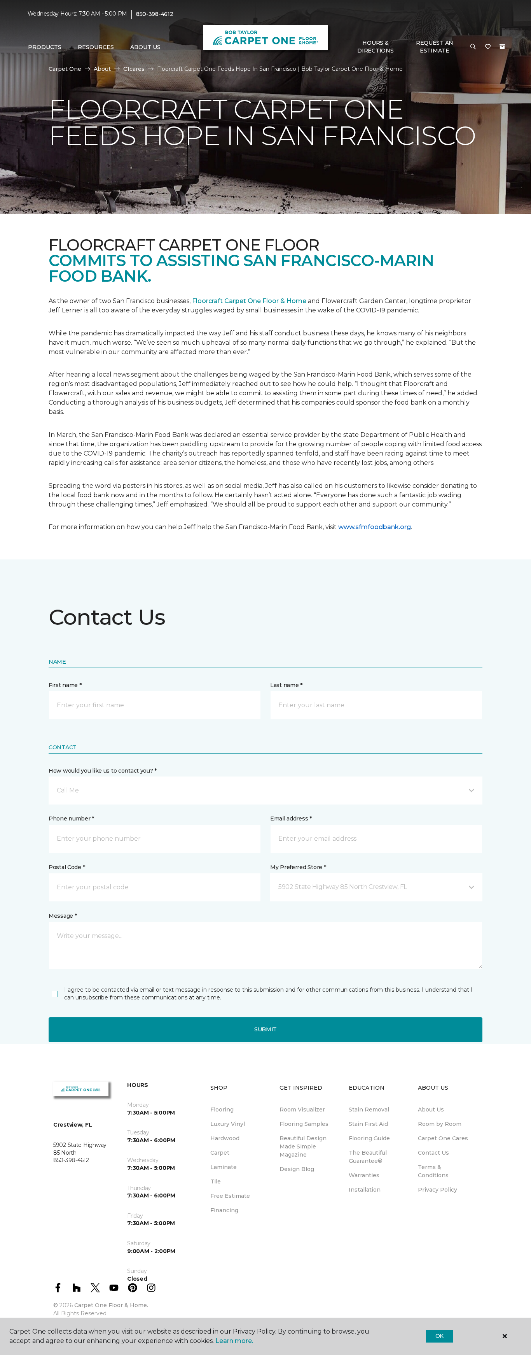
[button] (473, 47)
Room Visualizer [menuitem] (302, 1109)
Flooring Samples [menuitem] (303, 1123)
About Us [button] (145, 47)
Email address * (291, 818)
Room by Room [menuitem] (439, 1123)
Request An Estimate (434, 46)
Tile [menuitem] (215, 1181)
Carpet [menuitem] (219, 1152)
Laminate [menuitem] (223, 1167)
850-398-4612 (154, 14)
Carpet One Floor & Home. (111, 1305)
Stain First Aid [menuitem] (368, 1123)
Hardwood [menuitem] (224, 1138)
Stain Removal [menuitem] (369, 1109)
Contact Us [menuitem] (433, 1152)
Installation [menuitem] (365, 1189)
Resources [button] (96, 47)
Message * (63, 916)
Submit (265, 1029)
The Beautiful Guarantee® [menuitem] (368, 1156)
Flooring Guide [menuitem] (369, 1138)
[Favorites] (487, 47)
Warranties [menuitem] (364, 1175)
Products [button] (44, 47)
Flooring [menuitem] (222, 1109)
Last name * (286, 685)
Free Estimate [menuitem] (230, 1195)
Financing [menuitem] (224, 1210)
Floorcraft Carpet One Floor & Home (249, 301)
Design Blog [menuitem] (296, 1169)
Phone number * (71, 818)
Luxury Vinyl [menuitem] (227, 1123)
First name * (65, 685)
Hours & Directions (375, 46)
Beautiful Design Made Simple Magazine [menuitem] (303, 1146)
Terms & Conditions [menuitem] (433, 1171)
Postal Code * (67, 867)
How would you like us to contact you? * (103, 770)
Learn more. (234, 1340)
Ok (439, 1335)
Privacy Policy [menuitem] (437, 1189)
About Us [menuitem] (431, 1109)
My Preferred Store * (298, 867)
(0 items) (502, 46)
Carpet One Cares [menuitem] (443, 1138)
